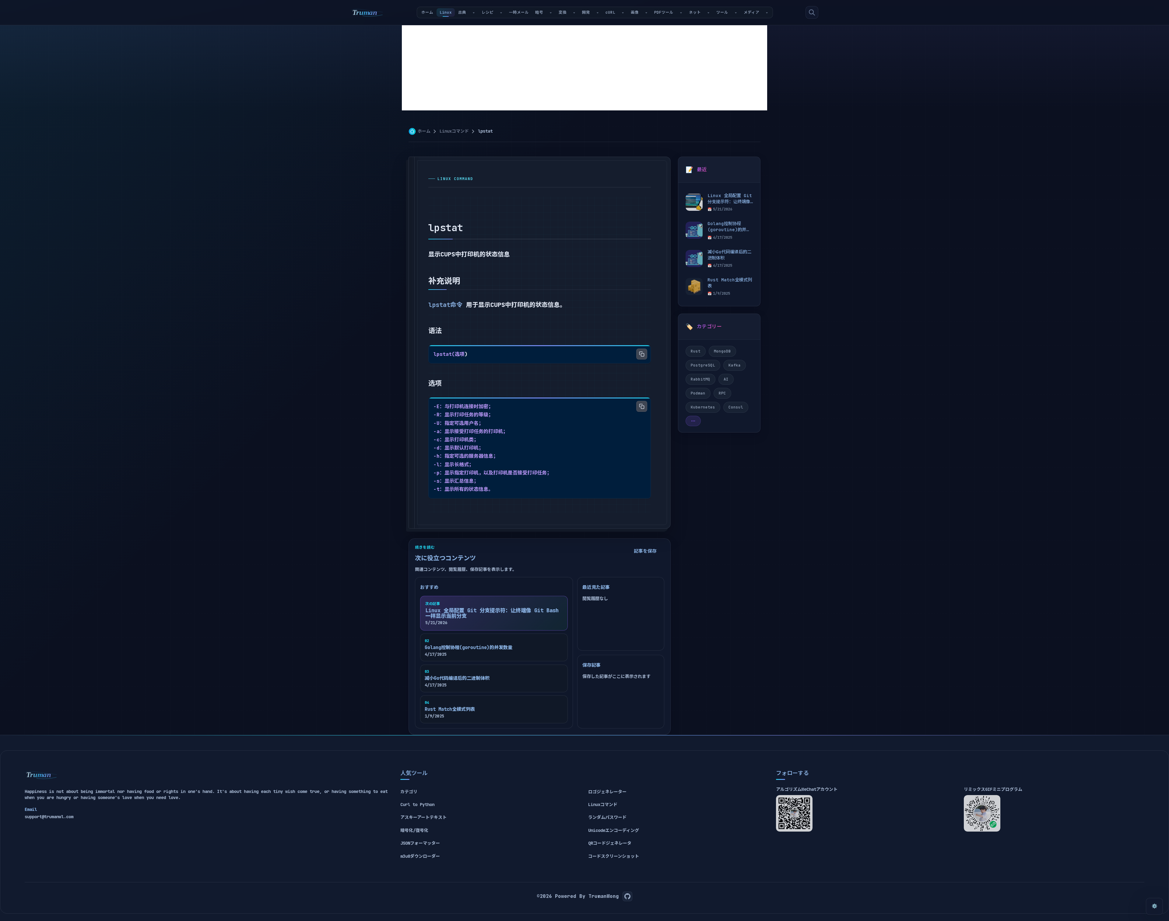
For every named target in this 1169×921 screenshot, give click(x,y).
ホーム (427, 12)
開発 (586, 12)
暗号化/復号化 (414, 830)
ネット (695, 12)
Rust (695, 351)
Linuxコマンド (454, 131)
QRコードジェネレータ (609, 843)
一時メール (519, 12)
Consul (735, 407)
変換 (563, 12)
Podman (698, 393)
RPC (722, 393)
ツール (722, 12)
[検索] (812, 12)
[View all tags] (693, 421)
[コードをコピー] (641, 354)
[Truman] (367, 12)
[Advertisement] (584, 67)
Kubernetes (703, 407)
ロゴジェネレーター (607, 791)
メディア (751, 12)
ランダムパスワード (607, 817)
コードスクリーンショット (613, 856)
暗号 (539, 12)
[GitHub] (627, 896)
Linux (446, 12)
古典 (462, 12)
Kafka (734, 365)
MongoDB (722, 351)
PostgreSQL (703, 365)
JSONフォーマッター (420, 843)
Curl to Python (417, 804)
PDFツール (663, 12)
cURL (610, 12)
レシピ (487, 12)
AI (726, 379)
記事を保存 (645, 551)
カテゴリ (408, 791)
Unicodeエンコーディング (613, 830)
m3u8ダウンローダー (420, 856)
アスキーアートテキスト (423, 817)
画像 (635, 12)
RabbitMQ (700, 379)
